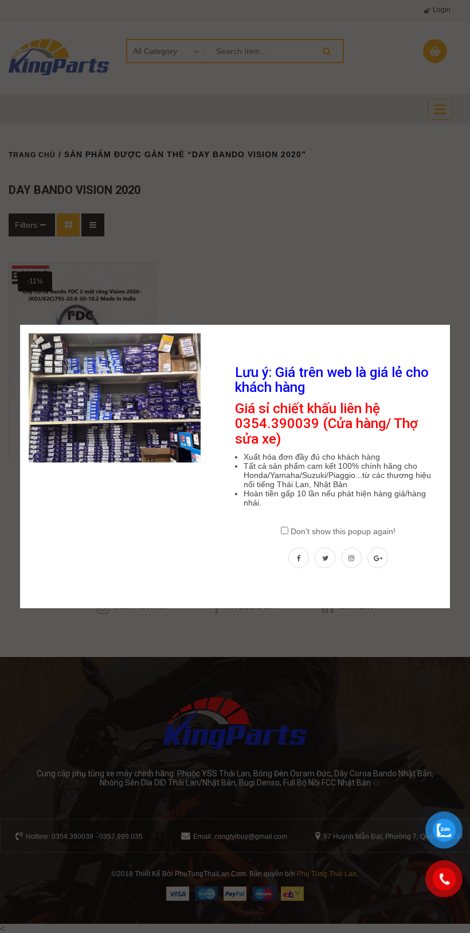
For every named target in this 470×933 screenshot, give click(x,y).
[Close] (451, 323)
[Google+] (377, 557)
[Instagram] (351, 557)
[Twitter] (325, 557)
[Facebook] (298, 557)
